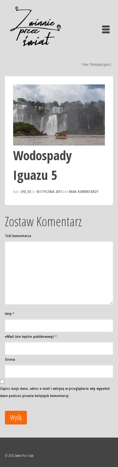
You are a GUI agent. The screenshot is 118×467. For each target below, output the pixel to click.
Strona (10, 359)
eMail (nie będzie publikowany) (31, 336)
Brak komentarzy (83, 191)
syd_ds (26, 191)
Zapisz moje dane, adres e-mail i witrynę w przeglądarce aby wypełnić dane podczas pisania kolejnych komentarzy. (55, 392)
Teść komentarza (18, 235)
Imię (9, 313)
